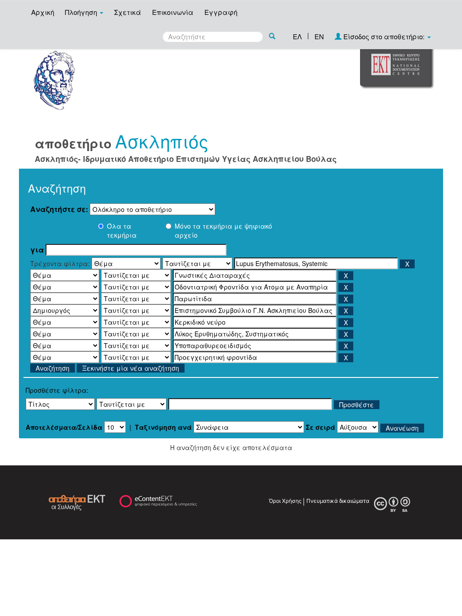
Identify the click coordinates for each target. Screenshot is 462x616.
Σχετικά (127, 12)
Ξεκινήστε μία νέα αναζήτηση (130, 367)
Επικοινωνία (173, 12)
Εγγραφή (220, 12)
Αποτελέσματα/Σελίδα (64, 427)
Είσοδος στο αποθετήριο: (384, 36)
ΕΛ (297, 36)
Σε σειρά (320, 427)
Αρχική (42, 12)
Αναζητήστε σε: (59, 209)
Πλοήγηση (82, 12)
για (37, 250)
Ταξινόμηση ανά (163, 427)
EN (319, 36)
